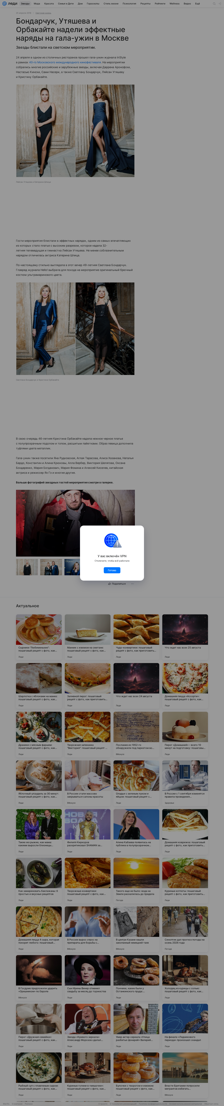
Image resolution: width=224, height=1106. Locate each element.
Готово (112, 570)
